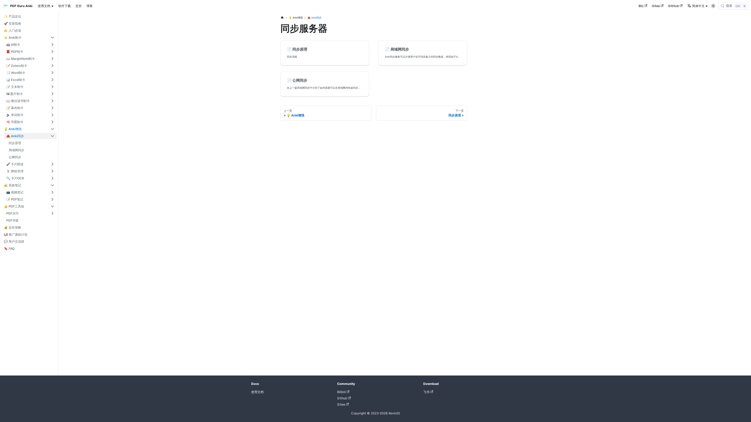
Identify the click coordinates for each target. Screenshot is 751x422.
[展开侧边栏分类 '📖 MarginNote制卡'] (52, 58)
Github (342, 398)
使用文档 (257, 392)
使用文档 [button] (44, 6)
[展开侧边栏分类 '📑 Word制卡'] (52, 73)
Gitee (656, 6)
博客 (89, 6)
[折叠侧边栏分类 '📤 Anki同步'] (52, 136)
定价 (78, 6)
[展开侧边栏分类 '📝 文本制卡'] (52, 87)
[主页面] (282, 18)
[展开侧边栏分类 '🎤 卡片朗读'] (52, 164)
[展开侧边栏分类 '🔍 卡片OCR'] (52, 178)
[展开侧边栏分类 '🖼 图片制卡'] (52, 94)
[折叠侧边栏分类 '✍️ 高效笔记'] (52, 185)
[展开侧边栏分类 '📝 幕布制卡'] (52, 108)
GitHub (673, 6)
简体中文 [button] (698, 6)
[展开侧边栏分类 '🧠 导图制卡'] (52, 122)
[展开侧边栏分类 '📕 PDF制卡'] (52, 51)
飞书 (426, 392)
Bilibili (341, 392)
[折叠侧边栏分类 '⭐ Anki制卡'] (52, 37)
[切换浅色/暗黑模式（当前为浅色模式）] (713, 6)
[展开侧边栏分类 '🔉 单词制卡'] (52, 115)
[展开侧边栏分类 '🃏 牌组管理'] (52, 171)
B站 (641, 6)
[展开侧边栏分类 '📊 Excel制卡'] (52, 80)
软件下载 (64, 6)
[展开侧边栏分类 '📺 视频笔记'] (52, 192)
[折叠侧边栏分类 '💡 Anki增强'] (52, 129)
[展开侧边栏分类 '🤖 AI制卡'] (52, 44)
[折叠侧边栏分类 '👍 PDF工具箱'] (52, 206)
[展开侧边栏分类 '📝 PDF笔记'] (52, 199)
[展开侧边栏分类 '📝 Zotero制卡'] (52, 66)
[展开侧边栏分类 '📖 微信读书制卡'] (52, 101)
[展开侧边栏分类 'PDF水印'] (52, 213)
